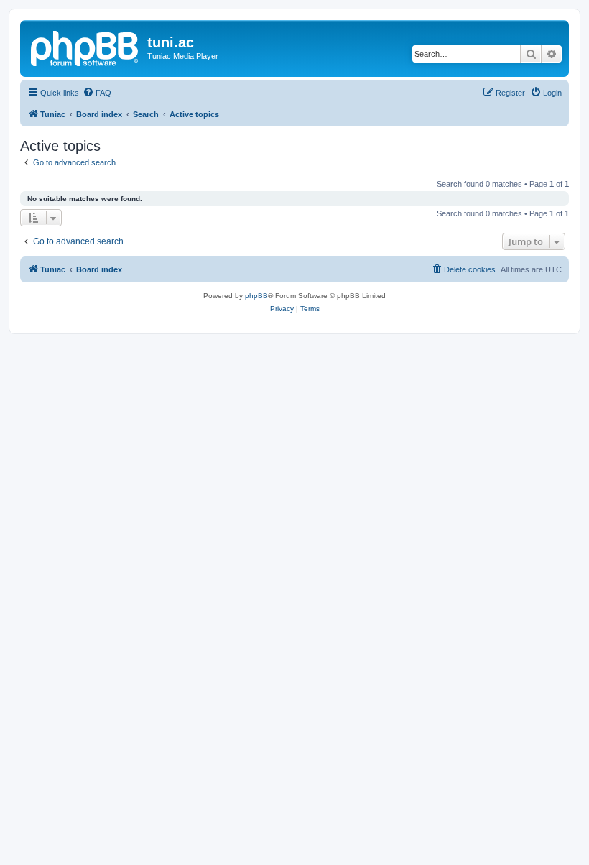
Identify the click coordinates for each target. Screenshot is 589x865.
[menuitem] (97, 92)
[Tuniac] (85, 47)
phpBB (256, 296)
